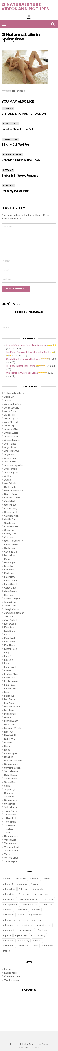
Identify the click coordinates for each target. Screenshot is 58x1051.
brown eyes (43, 894)
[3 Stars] (6, 91)
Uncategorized (11, 836)
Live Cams (43, 1044)
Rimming (24, 940)
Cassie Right (10, 512)
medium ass (45, 925)
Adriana (8, 400)
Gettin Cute (10, 587)
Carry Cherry (10, 508)
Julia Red (8, 616)
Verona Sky (10, 843)
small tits (23, 945)
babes (47, 878)
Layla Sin (8, 659)
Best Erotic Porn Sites (29, 1047)
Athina (7, 479)
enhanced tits (30, 904)
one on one (27, 930)
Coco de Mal (10, 551)
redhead (9, 940)
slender (9, 945)
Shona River (10, 782)
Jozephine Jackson (14, 613)
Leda (6, 663)
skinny (38, 940)
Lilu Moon (9, 670)
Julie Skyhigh (10, 620)
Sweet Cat (9, 803)
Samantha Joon (12, 767)
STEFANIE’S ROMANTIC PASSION (24, 114)
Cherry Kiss (10, 533)
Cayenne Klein (11, 515)
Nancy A (8, 731)
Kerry (7, 634)
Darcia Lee (9, 555)
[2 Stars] (4, 91)
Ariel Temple (10, 469)
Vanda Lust (10, 839)
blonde (25, 889)
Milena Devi (10, 713)
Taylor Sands (10, 811)
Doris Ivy (8, 185)
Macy (7, 692)
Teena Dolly (10, 814)
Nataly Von (9, 739)
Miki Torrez (9, 710)
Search (52, 24)
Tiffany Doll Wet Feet (16, 145)
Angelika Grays (11, 451)
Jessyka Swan (11, 609)
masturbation (26, 925)
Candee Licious (12, 497)
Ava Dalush (10, 483)
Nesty (7, 746)
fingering (9, 914)
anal (7, 878)
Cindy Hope (10, 548)
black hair (10, 889)
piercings (22, 935)
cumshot (49, 899)
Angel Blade (10, 443)
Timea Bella (10, 821)
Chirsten (8, 537)
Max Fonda (9, 699)
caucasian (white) (29, 899)
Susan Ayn (9, 796)
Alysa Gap (9, 425)
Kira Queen (9, 641)
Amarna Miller (11, 429)
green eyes (36, 914)
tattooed (48, 945)
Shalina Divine (11, 778)
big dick (23, 883)
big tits (36, 883)
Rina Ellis (8, 757)
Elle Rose (9, 573)
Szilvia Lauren (11, 807)
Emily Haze (9, 577)
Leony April (10, 667)
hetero (24, 919)
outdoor (43, 930)
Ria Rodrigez (10, 753)
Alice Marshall (11, 422)
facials (37, 909)
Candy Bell (9, 501)
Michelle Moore (12, 706)
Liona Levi (9, 677)
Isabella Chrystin (12, 598)
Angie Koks (10, 454)
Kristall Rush (10, 649)
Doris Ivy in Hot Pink (15, 191)
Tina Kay (8, 829)
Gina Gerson (10, 591)
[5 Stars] (10, 91)
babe (35, 878)
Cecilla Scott (10, 523)
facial (8, 909)
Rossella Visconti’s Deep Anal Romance (26, 345)
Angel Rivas (10, 447)
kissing (37, 919)
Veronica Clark (12, 154)
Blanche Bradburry (13, 490)
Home (13, 1044)
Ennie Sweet (10, 584)
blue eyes (26, 894)
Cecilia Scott (10, 519)
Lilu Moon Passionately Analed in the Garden (28, 352)
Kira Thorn (9, 645)
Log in (7, 969)
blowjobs (10, 894)
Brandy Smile (10, 494)
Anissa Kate (10, 458)
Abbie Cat (9, 396)
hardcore (10, 919)
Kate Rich (9, 627)
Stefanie (8, 108)
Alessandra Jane (12, 404)
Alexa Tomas (11, 411)
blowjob (39, 889)
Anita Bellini (10, 461)
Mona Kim (9, 724)
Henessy (8, 595)
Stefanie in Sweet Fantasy (20, 175)
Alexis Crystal (11, 418)
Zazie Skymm (11, 861)
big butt (9, 883)
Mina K (7, 717)
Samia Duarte (11, 771)
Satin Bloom (10, 775)
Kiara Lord (9, 638)
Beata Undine (11, 487)
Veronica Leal (11, 850)
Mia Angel (9, 703)
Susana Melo (10, 800)
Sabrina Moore (11, 764)
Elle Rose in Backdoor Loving (20, 366)
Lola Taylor (9, 685)
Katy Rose (9, 631)
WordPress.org (11, 980)
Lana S (7, 656)
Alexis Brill (9, 415)
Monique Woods (12, 728)
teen (7, 950)
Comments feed (12, 976)
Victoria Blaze (11, 857)
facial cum (22, 909)
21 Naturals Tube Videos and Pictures (25, 7)
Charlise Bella (11, 526)
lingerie (9, 925)
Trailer (7, 832)
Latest (29, 18)
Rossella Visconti (13, 760)
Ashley (7, 476)
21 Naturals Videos (14, 393)
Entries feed (10, 972)
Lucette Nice (10, 123)
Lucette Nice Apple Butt (18, 129)
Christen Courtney (13, 541)
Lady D (7, 652)
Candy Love (10, 505)
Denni (7, 559)
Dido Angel (9, 562)
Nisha (7, 749)
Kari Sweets (10, 623)
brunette (9, 899)
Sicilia (7, 785)
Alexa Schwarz (11, 407)
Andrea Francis (12, 440)
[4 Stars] (8, 91)
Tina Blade (9, 825)
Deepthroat (11, 904)
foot (22, 914)
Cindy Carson (11, 544)
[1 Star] (2, 91)
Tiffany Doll (10, 139)
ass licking (21, 878)
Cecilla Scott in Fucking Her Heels (23, 359)
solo (36, 945)
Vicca (7, 854)
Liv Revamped (11, 681)
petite (8, 935)
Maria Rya (9, 695)
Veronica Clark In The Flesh (21, 160)
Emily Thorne (10, 580)
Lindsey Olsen (11, 674)
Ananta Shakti (11, 436)
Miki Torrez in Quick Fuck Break (22, 372)
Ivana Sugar (10, 602)
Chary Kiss (9, 530)
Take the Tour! (27, 1044)
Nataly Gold (10, 735)
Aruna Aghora (11, 472)
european (48, 904)
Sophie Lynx (10, 789)
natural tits (10, 930)
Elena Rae (9, 569)
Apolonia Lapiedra (13, 465)
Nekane (8, 742)
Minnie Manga (11, 721)
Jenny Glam (10, 605)
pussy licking (39, 935)
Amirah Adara (11, 432)
